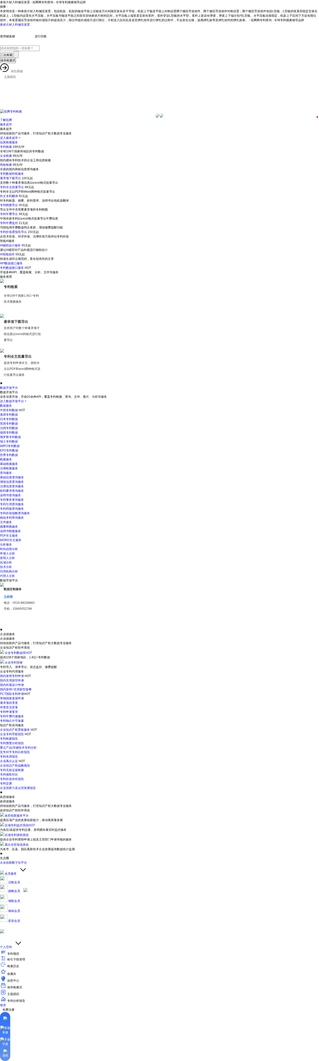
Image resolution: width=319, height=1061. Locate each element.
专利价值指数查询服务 (15, 513)
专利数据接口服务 (12, 268)
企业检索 (6, 156)
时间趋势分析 (9, 549)
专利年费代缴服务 (12, 716)
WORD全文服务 (10, 540)
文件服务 (6, 522)
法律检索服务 (9, 468)
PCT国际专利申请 (12, 694)
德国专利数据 (9, 432)
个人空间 (6, 947)
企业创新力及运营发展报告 (18, 788)
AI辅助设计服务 (10, 245)
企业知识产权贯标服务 (15, 729)
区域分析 (6, 562)
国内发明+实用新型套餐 (16, 689)
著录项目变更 (9, 703)
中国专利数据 (9, 410)
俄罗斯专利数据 (10, 437)
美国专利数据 (9, 414)
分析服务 (6, 544)
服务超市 (6, 124)
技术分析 (6, 567)
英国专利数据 (9, 423)
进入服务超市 (10, 138)
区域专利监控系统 (20, 825)
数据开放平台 (9, 388)
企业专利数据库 (18, 653)
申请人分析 (7, 553)
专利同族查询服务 (12, 508)
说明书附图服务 (10, 531)
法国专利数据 (9, 428)
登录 (3, 1005)
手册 (5, 1044)
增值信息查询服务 (12, 482)
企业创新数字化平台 (13, 862)
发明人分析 (7, 558)
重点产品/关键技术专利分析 (18, 747)
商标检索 (6, 165)
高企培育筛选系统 (17, 844)
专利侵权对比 (9, 774)
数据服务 (6, 405)
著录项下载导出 (10, 178)
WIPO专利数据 (10, 446)
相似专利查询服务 (12, 517)
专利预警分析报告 (12, 743)
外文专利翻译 (9, 196)
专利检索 (6, 147)
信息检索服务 (9, 142)
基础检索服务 (9, 464)
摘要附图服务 (9, 526)
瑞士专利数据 (9, 441)
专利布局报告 (9, 756)
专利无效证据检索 (12, 770)
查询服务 (6, 473)
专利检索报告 (9, 738)
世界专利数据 (9, 455)
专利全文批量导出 (12, 187)
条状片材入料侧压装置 (15, 24)
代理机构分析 (9, 571)
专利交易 (6, 783)
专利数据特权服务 (12, 173)
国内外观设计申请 (12, 685)
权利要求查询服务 (12, 491)
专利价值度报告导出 (13, 232)
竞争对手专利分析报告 (15, 752)
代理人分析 (7, 576)
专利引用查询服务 (12, 504)
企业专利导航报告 (12, 734)
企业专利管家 (14, 662)
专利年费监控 (9, 223)
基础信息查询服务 (12, 477)
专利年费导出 (9, 214)
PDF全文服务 (9, 535)
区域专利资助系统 (17, 835)
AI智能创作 (7, 254)
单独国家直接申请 (12, 698)
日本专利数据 (9, 419)
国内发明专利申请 (12, 676)
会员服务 (10, 873)
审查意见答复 (9, 707)
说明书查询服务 (10, 495)
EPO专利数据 (9, 450)
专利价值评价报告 (12, 779)
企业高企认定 (9, 761)
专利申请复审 (9, 712)
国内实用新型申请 (12, 680)
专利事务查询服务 (12, 500)
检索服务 (6, 459)
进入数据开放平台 (13, 401)
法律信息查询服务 (12, 486)
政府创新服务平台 (17, 815)
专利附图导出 (9, 205)
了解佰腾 (6, 120)
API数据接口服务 (11, 263)
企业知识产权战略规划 (15, 765)
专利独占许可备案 (12, 721)
